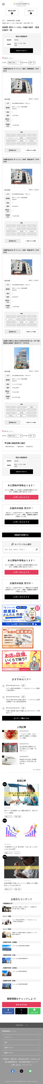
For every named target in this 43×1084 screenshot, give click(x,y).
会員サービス (8, 1047)
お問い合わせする (21, 497)
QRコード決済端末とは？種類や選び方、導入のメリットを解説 (21, 812)
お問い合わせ (16, 1065)
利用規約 (6, 1059)
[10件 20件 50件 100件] (31, 62)
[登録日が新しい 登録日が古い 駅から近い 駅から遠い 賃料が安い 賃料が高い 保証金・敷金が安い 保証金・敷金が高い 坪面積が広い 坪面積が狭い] (15, 62)
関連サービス (8, 1053)
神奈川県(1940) (9, 446)
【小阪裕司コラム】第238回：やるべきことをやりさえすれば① (20, 848)
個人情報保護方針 (11, 1062)
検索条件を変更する (21, 50)
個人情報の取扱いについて (28, 1062)
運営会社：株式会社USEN (20, 1059)
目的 (5, 1042)
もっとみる (36, 769)
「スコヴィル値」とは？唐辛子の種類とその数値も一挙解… (28, 736)
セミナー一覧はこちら (21, 718)
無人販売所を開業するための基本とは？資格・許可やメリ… (28, 748)
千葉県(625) (20, 446)
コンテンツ (7, 1037)
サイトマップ (27, 1065)
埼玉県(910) (29, 446)
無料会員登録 (21, 1005)
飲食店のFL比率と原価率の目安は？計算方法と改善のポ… (28, 761)
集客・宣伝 (17, 889)
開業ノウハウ (8, 816)
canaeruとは (35, 1059)
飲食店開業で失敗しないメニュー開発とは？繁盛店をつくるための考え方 (21, 884)
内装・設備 (17, 816)
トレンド (17, 853)
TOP (3, 20)
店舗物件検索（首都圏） (14, 20)
